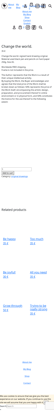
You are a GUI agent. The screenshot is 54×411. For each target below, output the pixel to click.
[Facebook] (43, 5)
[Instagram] (37, 5)
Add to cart (8, 173)
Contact (27, 20)
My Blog (18, 6)
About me (11, 6)
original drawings (19, 176)
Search (3, 406)
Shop (27, 17)
